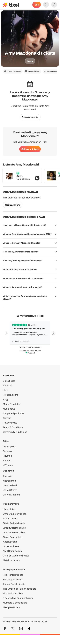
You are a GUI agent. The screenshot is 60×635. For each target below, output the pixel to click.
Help (5, 390)
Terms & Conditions (13, 427)
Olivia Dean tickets (12, 537)
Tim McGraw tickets (13, 593)
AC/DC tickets (10, 518)
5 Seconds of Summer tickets (18, 598)
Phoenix (7, 460)
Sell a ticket (9, 381)
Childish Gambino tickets (16, 555)
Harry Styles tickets (13, 579)
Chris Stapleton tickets (14, 514)
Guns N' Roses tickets (14, 532)
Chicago (7, 451)
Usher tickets (9, 509)
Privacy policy (10, 422)
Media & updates (11, 404)
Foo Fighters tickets (13, 574)
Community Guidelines (15, 432)
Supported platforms (13, 413)
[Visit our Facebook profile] (4, 628)
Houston (7, 455)
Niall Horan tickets (12, 551)
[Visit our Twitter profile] (13, 628)
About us (7, 385)
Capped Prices (34, 71)
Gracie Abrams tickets (14, 527)
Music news (9, 408)
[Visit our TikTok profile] (29, 628)
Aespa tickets (10, 541)
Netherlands (9, 480)
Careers (7, 418)
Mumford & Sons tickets (15, 602)
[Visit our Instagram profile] (21, 628)
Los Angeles (9, 446)
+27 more (8, 465)
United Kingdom (11, 494)
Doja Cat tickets (11, 546)
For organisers (10, 394)
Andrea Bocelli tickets (14, 584)
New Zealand (10, 485)
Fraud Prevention (14, 71)
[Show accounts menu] (54, 5)
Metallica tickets (11, 560)
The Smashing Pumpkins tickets (19, 588)
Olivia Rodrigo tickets (14, 523)
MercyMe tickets (11, 607)
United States (10, 490)
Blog (5, 399)
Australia (7, 476)
